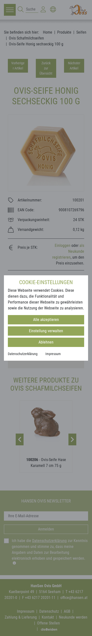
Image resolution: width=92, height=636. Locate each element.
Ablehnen (46, 342)
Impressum (53, 354)
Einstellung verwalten (46, 331)
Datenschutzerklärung (23, 354)
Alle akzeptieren (46, 319)
